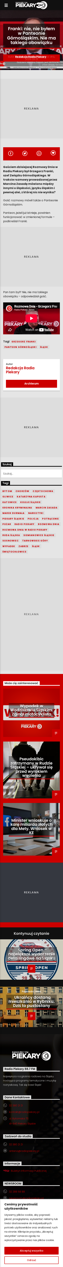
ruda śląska (11, 535)
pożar (6, 524)
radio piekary (24, 524)
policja (33, 518)
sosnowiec (10, 540)
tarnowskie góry (35, 540)
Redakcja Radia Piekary (30, 56)
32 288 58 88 (17, 1191)
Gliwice (7, 496)
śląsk (44, 347)
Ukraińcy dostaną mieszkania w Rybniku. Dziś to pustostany (31, 1001)
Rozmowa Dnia (48, 524)
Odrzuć (31, 1260)
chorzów (22, 491)
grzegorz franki (24, 341)
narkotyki (36, 513)
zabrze (23, 546)
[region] (31, 1233)
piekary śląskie (13, 518)
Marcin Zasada (47, 507)
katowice (9, 502)
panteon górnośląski (21, 347)
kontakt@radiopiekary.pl (24, 1112)
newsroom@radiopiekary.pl (26, 1198)
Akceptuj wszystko (31, 1250)
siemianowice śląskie (38, 535)
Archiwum (31, 384)
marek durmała (13, 513)
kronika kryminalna (17, 507)
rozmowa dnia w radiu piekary (24, 529)
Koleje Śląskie (30, 502)
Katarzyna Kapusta (31, 496)
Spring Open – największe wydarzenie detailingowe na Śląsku (31, 954)
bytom (7, 491)
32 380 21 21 (16, 1105)
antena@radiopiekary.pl (24, 1151)
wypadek (8, 546)
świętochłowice (14, 551)
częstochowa (43, 491)
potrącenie (50, 518)
